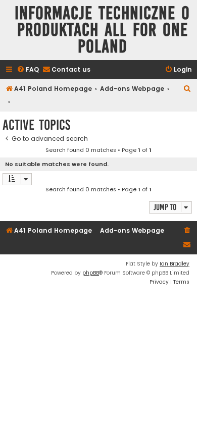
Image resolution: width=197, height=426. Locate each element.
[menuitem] (28, 70)
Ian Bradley (174, 264)
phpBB (90, 273)
